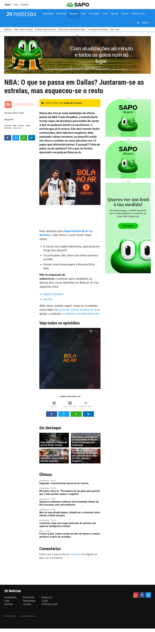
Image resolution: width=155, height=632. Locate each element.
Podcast (21, 126)
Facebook (75, 554)
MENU (8, 5)
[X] (148, 595)
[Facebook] (142, 595)
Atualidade (44, 480)
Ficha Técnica (10, 616)
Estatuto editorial (28, 616)
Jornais (24, 5)
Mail (16, 5)
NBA (14, 126)
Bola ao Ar (17, 128)
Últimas (45, 474)
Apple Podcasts (53, 294)
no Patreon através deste (80, 313)
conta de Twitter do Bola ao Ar (77, 309)
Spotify (48, 299)
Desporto (8, 119)
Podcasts (8, 126)
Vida (41, 531)
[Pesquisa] (138, 22)
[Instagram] (136, 595)
